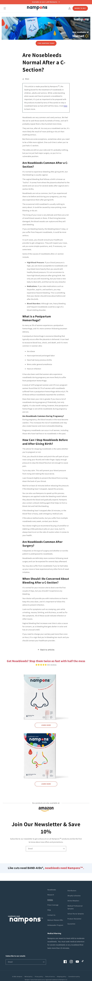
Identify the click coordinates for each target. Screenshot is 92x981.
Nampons (19, 976)
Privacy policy (39, 976)
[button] (4, 8)
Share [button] (27, 79)
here (65, 106)
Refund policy (29, 976)
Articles (50, 900)
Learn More (46, 725)
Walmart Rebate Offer (55, 920)
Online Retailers (73, 901)
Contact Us (51, 915)
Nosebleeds (51, 890)
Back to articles (47, 649)
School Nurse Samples (76, 914)
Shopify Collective (74, 896)
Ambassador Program (55, 925)
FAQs (49, 910)
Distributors (72, 891)
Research (50, 895)
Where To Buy (80, 8)
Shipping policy (61, 976)
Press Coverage (52, 905)
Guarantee (71, 924)
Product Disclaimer (74, 919)
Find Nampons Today (46, 43)
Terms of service (50, 976)
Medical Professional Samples (75, 907)
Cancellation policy (74, 976)
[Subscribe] (63, 848)
